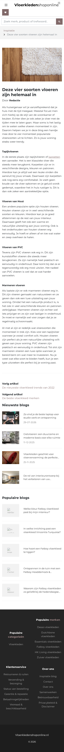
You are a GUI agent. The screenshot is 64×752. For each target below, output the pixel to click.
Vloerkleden (16, 644)
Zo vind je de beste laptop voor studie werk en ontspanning (41, 416)
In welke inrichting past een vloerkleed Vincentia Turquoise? (42, 530)
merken (55, 619)
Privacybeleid (47, 702)
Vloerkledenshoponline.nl (32, 735)
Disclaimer (48, 706)
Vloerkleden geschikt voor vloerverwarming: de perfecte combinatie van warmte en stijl (41, 456)
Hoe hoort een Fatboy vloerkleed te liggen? (42, 550)
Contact (48, 681)
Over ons (48, 686)
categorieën (16, 636)
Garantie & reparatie (16, 694)
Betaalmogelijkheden (16, 699)
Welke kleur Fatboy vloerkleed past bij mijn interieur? (41, 510)
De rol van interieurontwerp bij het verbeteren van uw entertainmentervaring (41, 477)
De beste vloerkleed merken (20, 398)
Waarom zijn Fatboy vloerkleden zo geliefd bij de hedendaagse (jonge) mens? (42, 590)
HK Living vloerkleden (48, 652)
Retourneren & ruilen (16, 674)
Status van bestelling (16, 688)
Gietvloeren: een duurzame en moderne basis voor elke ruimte (41, 436)
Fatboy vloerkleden (48, 646)
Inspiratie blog (48, 676)
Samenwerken (48, 692)
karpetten (54, 156)
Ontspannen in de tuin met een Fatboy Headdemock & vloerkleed (41, 570)
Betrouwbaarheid (48, 697)
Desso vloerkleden (48, 627)
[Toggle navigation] (6, 5)
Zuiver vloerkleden (48, 657)
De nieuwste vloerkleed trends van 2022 (28, 387)
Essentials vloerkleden (48, 641)
